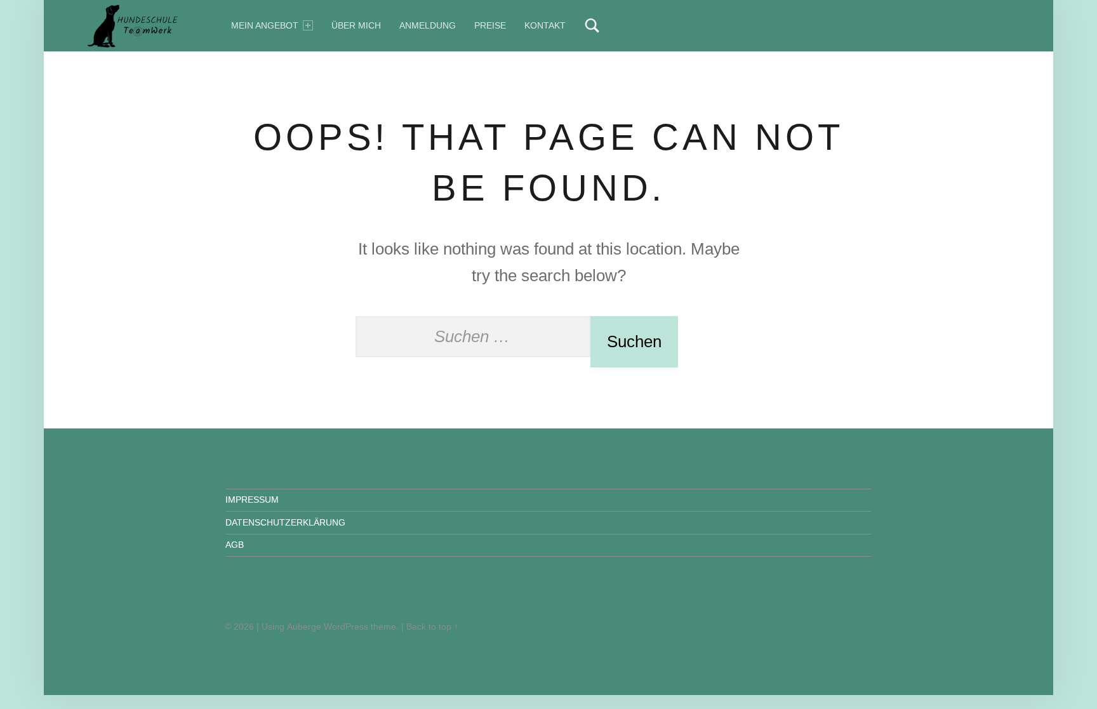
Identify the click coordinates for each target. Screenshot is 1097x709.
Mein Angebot (264, 25)
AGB (234, 545)
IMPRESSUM (252, 499)
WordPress (346, 626)
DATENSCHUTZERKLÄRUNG (285, 522)
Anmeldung (427, 25)
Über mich (356, 25)
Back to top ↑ (432, 626)
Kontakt (545, 25)
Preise (490, 25)
